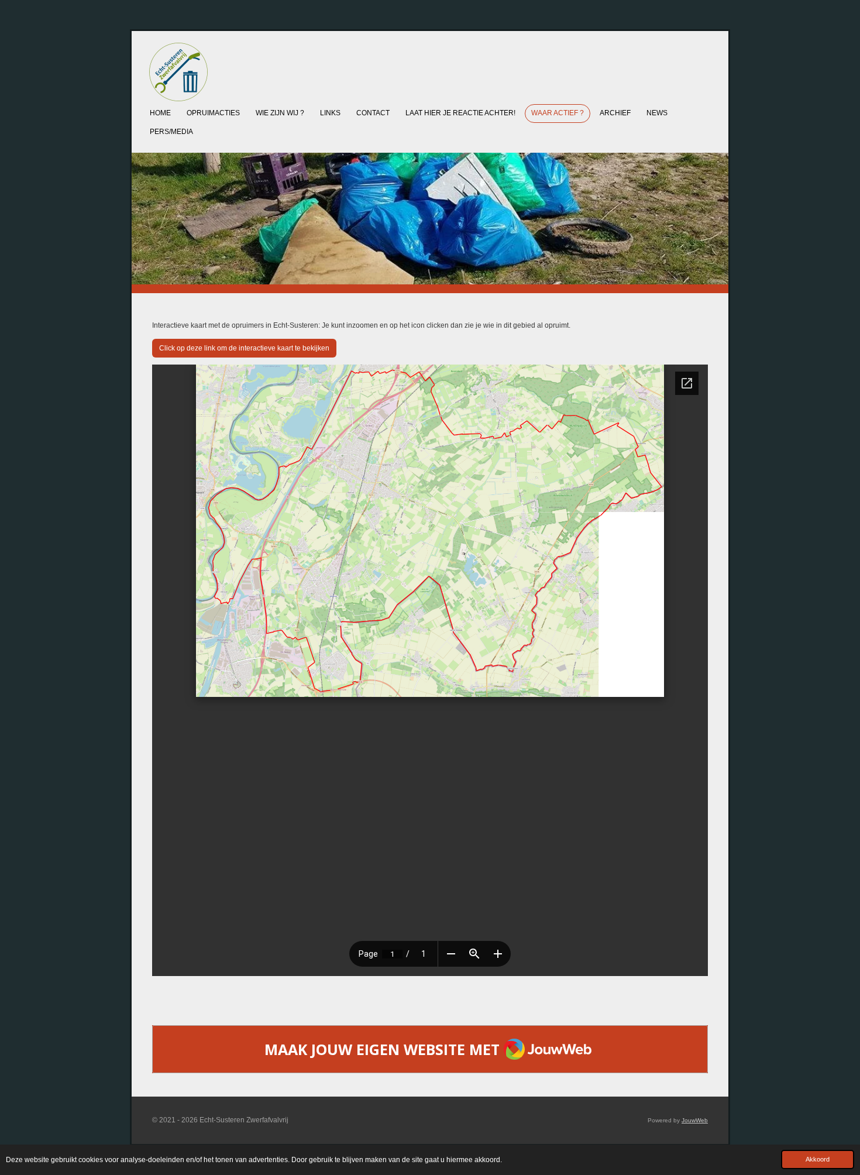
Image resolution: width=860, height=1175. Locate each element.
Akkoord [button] (818, 1159)
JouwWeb (695, 1120)
